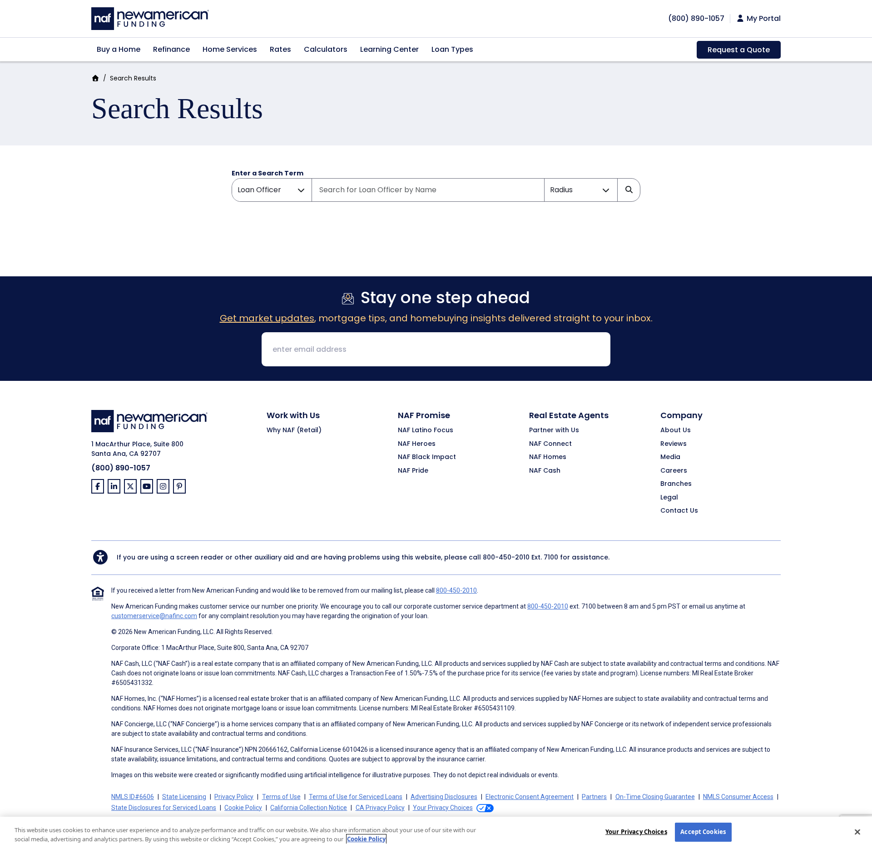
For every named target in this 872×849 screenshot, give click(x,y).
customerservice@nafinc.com (154, 615)
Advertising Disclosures (444, 796)
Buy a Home (118, 49)
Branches (676, 484)
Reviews (673, 444)
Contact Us (679, 511)
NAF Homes (547, 457)
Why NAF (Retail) (294, 430)
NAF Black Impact (427, 457)
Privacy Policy (233, 796)
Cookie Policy (243, 807)
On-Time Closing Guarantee (655, 796)
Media (670, 457)
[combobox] (428, 190)
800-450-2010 (506, 557)
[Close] (857, 832)
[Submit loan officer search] (628, 190)
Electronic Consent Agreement (530, 796)
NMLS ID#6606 (132, 796)
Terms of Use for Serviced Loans (355, 796)
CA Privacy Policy (380, 807)
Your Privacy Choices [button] (443, 807)
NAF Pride (413, 471)
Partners (594, 796)
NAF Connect (550, 444)
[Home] (150, 17)
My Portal (763, 18)
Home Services (230, 49)
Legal (669, 498)
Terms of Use (281, 796)
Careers (673, 471)
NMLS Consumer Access (738, 796)
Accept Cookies (703, 832)
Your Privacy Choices (636, 832)
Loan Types (452, 49)
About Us (675, 430)
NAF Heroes (417, 444)
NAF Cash (544, 471)
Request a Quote (739, 50)
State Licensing (184, 796)
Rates (280, 49)
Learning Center (389, 49)
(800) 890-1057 (120, 468)
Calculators (325, 49)
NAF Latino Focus (425, 430)
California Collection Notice (308, 807)
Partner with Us (554, 430)
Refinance (171, 49)
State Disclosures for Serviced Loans (163, 807)
